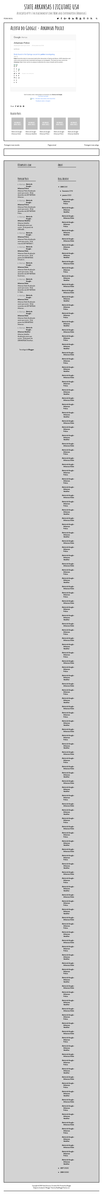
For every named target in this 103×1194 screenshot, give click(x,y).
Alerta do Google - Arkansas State (17, 133)
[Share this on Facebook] (16, 106)
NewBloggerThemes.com (63, 1188)
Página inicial (8, 18)
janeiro (64, 195)
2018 (62, 187)
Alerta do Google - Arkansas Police (37, 28)
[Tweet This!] (18, 106)
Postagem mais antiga (91, 145)
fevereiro (65, 191)
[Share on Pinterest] (23, 106)
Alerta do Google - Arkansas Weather (31, 133)
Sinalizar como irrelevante (28, 73)
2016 (62, 1172)
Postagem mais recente (12, 145)
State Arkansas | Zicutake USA (51, 7)
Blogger (31, 350)
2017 (62, 1168)
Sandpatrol (42, 1188)
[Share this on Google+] (20, 106)
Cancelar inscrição (43, 96)
